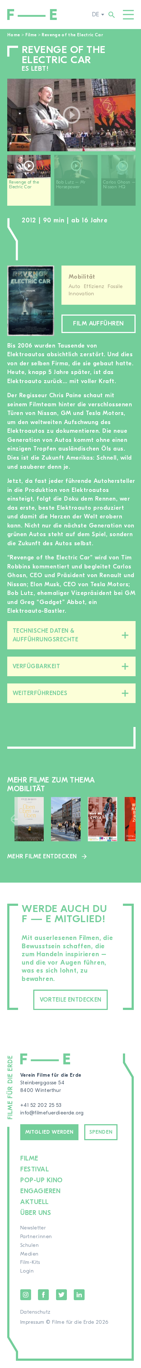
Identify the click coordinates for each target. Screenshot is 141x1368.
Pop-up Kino (41, 1180)
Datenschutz (35, 1312)
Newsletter (33, 1228)
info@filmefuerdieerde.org (52, 1113)
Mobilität (82, 277)
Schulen (29, 1245)
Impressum (32, 1322)
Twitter (61, 1294)
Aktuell (34, 1202)
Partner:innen (36, 1237)
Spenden (101, 1132)
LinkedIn (79, 1294)
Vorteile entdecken (71, 1000)
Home (13, 34)
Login (27, 1271)
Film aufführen (98, 323)
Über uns (35, 1213)
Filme (31, 34)
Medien (29, 1254)
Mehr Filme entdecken (42, 856)
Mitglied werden (49, 1132)
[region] (71, 183)
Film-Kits (30, 1262)
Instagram (25, 1294)
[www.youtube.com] (71, 115)
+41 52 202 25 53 (40, 1105)
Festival (34, 1169)
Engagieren (40, 1191)
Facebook (43, 1294)
